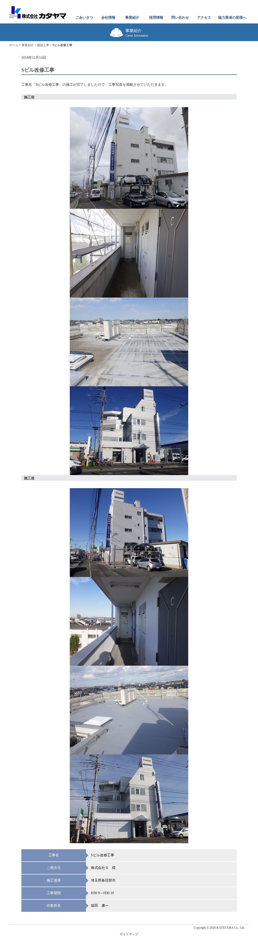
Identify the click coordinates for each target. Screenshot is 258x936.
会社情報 (108, 17)
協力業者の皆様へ (232, 17)
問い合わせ (180, 17)
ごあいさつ (84, 17)
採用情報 (156, 17)
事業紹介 (132, 17)
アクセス (204, 17)
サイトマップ (129, 934)
